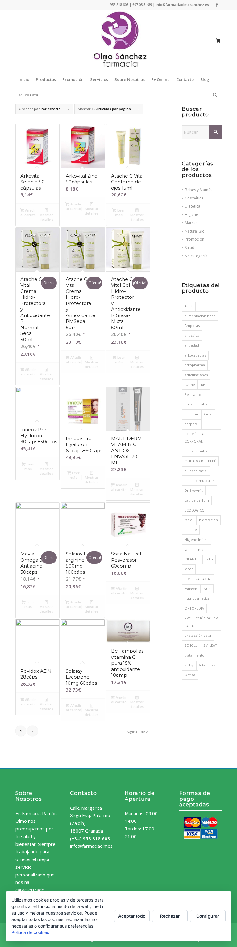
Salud (189, 247)
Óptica (190, 674)
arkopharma (195, 364)
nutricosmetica (197, 598)
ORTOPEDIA (194, 608)
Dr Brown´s (194, 490)
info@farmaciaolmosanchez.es (102, 846)
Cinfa (208, 414)
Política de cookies (30, 932)
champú (191, 414)
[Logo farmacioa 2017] (118, 40)
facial (189, 519)
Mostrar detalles (46, 217)
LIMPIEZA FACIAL (198, 578)
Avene (190, 384)
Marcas (191, 222)
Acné (189, 306)
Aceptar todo (132, 916)
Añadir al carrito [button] (28, 212)
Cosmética (194, 198)
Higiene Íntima (197, 539)
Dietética (192, 206)
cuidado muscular (199, 480)
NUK (207, 588)
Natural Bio (195, 231)
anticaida (192, 335)
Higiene (191, 214)
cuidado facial (196, 471)
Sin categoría (196, 256)
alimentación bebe (200, 316)
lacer (189, 569)
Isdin (209, 559)
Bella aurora (195, 394)
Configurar (207, 916)
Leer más (120, 212)
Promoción (194, 239)
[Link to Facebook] (217, 4)
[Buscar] (213, 95)
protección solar (198, 635)
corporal (192, 424)
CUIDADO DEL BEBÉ (200, 461)
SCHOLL (191, 645)
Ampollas (192, 325)
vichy (189, 665)
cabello (205, 404)
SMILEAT (210, 645)
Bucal (189, 404)
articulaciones (196, 374)
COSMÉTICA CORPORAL (194, 437)
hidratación (208, 519)
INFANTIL (192, 559)
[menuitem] (23, 79)
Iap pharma (194, 549)
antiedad (192, 345)
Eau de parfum (197, 500)
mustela (191, 588)
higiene (191, 529)
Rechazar (170, 916)
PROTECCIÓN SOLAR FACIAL (201, 622)
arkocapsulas (195, 355)
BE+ (204, 384)
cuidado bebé (196, 451)
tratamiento (194, 655)
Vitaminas (207, 665)
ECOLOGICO (195, 510)
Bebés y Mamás (198, 189)
